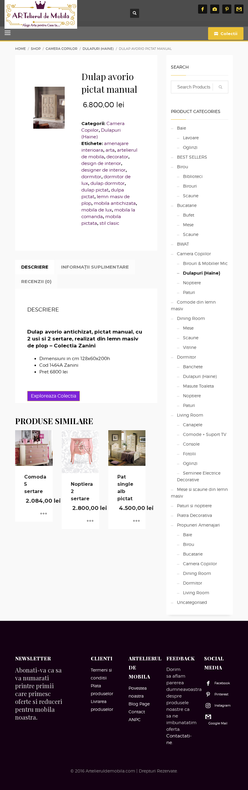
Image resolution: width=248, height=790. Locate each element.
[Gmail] (238, 9)
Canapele (192, 424)
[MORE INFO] (44, 514)
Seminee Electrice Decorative (198, 476)
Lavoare (191, 137)
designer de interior (103, 170)
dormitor (91, 176)
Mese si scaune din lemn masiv (199, 492)
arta (110, 150)
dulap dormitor (107, 183)
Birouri (190, 186)
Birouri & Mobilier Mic (205, 263)
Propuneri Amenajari (198, 524)
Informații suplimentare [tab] (95, 267)
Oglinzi (190, 147)
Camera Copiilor (194, 253)
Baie (181, 128)
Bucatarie (187, 205)
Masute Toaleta (198, 386)
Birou (182, 166)
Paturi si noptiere (194, 505)
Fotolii (189, 453)
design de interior (101, 163)
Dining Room (191, 318)
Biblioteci (193, 176)
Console (191, 444)
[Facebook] (202, 9)
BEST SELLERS (192, 157)
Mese (188, 224)
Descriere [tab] (34, 267)
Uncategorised (192, 602)
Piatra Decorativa (194, 515)
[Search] (220, 87)
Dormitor (186, 357)
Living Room (190, 415)
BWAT (183, 244)
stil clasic (109, 223)
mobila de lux (96, 210)
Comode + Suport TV (204, 434)
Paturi (189, 292)
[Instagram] (214, 9)
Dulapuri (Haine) (201, 273)
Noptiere (192, 282)
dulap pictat (95, 190)
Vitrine (189, 347)
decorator (117, 157)
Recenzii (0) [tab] (36, 281)
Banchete (193, 366)
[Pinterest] (226, 9)
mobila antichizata (115, 203)
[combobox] (199, 87)
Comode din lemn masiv (193, 305)
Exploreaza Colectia (53, 396)
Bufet (188, 215)
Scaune (190, 195)
